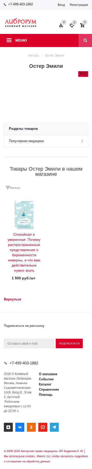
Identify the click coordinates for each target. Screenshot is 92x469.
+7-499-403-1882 (20, 4)
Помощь (46, 395)
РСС (83, 74)
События (46, 379)
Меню (21, 40)
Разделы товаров (23, 129)
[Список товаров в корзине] (84, 27)
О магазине (48, 374)
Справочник (49, 389)
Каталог (45, 384)
